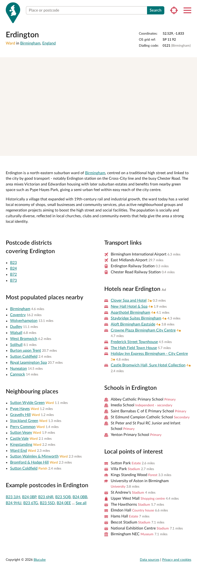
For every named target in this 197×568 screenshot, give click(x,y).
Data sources (149, 560)
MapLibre (111, 150)
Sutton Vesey (21, 432)
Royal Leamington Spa (28, 362)
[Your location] (174, 10)
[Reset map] (191, 79)
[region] (98, 106)
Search (155, 10)
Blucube (40, 560)
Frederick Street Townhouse (134, 342)
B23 (13, 263)
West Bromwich (23, 339)
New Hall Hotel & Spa (129, 306)
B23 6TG (30, 503)
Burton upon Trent (25, 350)
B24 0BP (29, 497)
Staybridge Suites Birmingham (136, 318)
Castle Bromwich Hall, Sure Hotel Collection (148, 365)
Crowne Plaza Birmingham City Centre (143, 330)
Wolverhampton (23, 321)
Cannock (17, 374)
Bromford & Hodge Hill (29, 462)
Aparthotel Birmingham (130, 312)
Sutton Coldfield (23, 356)
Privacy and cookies (176, 560)
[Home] (13, 12)
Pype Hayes (20, 409)
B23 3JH (13, 497)
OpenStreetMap (178, 150)
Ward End (18, 451)
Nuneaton (18, 368)
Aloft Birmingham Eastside (133, 324)
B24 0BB (80, 497)
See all (81, 503)
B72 (13, 274)
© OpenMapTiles (146, 150)
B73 (13, 280)
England (49, 43)
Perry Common (23, 427)
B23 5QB (63, 497)
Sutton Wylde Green (27, 403)
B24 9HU (13, 503)
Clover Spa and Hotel (129, 300)
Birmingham (30, 43)
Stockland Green (24, 421)
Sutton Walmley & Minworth (34, 456)
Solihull (16, 345)
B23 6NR (45, 497)
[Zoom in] (191, 63)
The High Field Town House (134, 348)
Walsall (16, 333)
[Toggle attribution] (192, 150)
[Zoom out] (191, 70)
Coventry (18, 315)
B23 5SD (47, 503)
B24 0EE (64, 503)
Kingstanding (21, 445)
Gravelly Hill (20, 415)
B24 (13, 268)
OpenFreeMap (127, 150)
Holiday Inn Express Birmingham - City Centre (149, 354)
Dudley (16, 327)
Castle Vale (19, 438)
